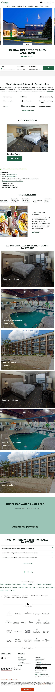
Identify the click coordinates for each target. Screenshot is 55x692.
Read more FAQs (27, 563)
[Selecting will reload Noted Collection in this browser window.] (16, 622)
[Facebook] (2, 658)
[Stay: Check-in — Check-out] (8, 69)
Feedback (38, 666)
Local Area (30, 6)
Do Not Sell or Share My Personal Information (43, 664)
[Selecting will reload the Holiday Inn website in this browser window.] (37, 631)
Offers (8, 6)
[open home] (2, 596)
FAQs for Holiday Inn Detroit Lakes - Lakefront (28, 541)
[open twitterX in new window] (31, 572)
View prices (48, 68)
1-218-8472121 (12, 174)
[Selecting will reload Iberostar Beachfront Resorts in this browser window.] (47, 622)
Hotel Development (40, 659)
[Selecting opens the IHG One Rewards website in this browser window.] (27, 647)
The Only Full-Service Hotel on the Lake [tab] (26, 200)
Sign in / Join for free (46, 2)
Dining (24, 6)
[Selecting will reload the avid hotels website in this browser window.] (9, 640)
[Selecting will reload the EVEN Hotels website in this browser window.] (18, 631)
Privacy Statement (44, 684)
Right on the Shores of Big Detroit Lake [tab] (15, 200)
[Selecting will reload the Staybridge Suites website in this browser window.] (27, 640)
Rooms (13, 6)
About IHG (20, 657)
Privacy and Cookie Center (24, 663)
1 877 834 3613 (17, 669)
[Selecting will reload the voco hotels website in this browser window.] (24, 622)
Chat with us (21, 660)
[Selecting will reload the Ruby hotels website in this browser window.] (31, 622)
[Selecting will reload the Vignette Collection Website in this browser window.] (37, 613)
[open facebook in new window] (23, 572)
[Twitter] (5, 658)
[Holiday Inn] (5, 2)
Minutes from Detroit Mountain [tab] (48, 200)
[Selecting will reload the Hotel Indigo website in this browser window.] (8, 622)
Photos (46, 6)
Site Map (20, 665)
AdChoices (38, 662)
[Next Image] (30, 45)
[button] (53, 2)
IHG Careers (38, 657)
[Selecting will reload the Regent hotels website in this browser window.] (18, 613)
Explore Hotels (39, 660)
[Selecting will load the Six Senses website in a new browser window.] (9, 613)
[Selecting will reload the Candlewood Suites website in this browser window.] (46, 640)
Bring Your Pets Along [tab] (37, 201)
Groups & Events (39, 6)
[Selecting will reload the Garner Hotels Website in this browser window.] (46, 631)
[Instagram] (8, 658)
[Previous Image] (25, 45)
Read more (50, 91)
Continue (27, 689)
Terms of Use (21, 662)
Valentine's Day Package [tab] (4, 201)
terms (43, 683)
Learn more (35, 232)
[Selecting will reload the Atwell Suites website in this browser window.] (18, 640)
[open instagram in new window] (27, 572)
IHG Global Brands (22, 659)
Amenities (19, 6)
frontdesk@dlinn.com (10, 176)
